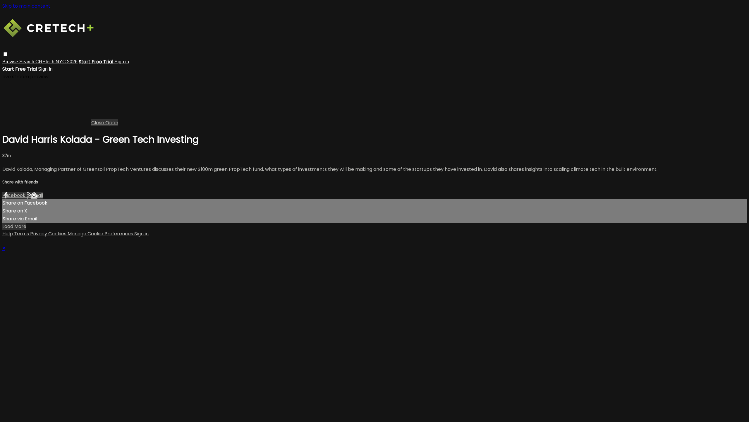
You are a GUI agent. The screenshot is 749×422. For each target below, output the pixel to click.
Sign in (121, 61)
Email (37, 195)
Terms (22, 233)
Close (98, 122)
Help (8, 233)
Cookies (58, 233)
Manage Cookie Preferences (101, 233)
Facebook (14, 195)
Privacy (39, 233)
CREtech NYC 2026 (56, 61)
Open (111, 122)
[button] (5, 54)
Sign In (45, 69)
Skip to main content (26, 6)
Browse (10, 61)
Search (27, 61)
